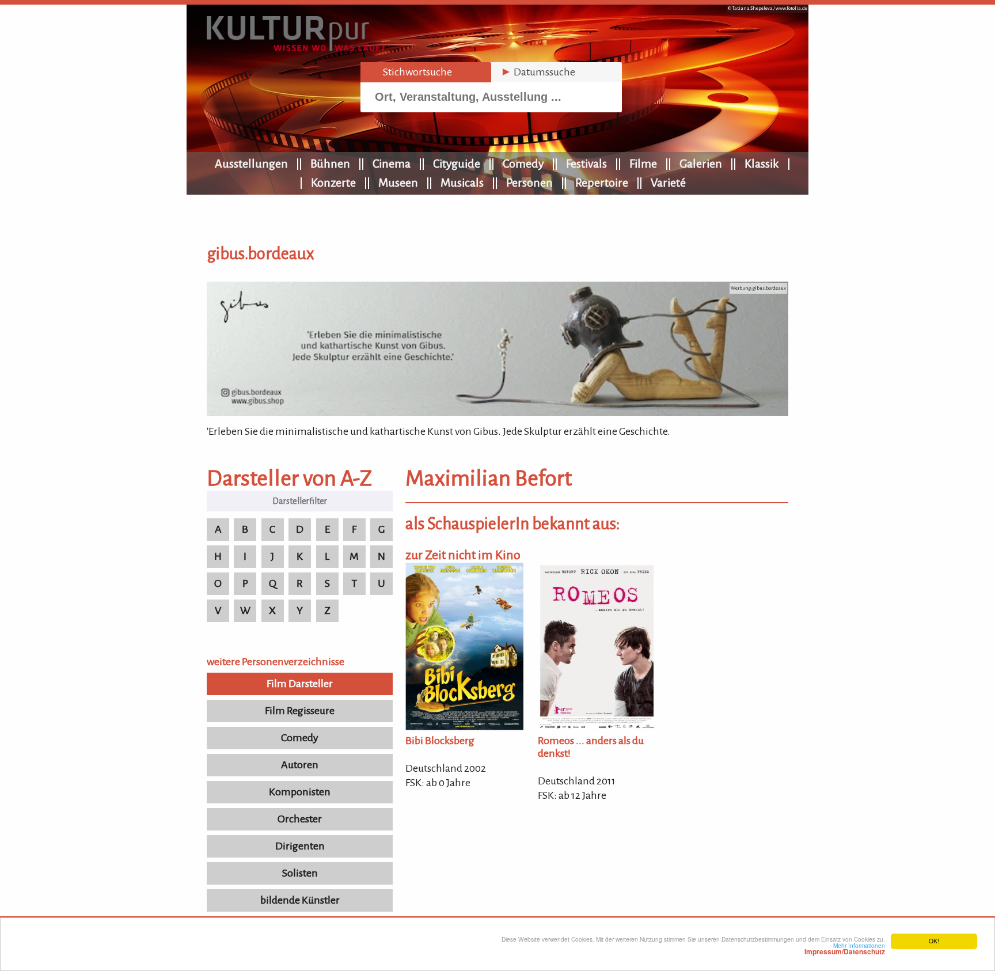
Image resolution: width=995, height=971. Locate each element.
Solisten (300, 873)
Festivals (586, 163)
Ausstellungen (251, 163)
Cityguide (456, 163)
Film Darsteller (300, 683)
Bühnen (330, 163)
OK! (934, 940)
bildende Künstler (300, 900)
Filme (643, 163)
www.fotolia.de (791, 8)
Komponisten (300, 792)
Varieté (668, 182)
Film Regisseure (300, 710)
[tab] (425, 72)
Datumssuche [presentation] (537, 72)
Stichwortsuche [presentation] (411, 72)
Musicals (462, 182)
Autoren (299, 765)
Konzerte (333, 182)
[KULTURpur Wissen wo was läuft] (296, 47)
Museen (398, 182)
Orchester (300, 819)
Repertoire (601, 182)
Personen (529, 182)
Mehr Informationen (844, 948)
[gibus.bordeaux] (497, 412)
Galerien (700, 163)
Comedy (523, 163)
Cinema (392, 163)
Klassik (762, 163)
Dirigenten (300, 846)
